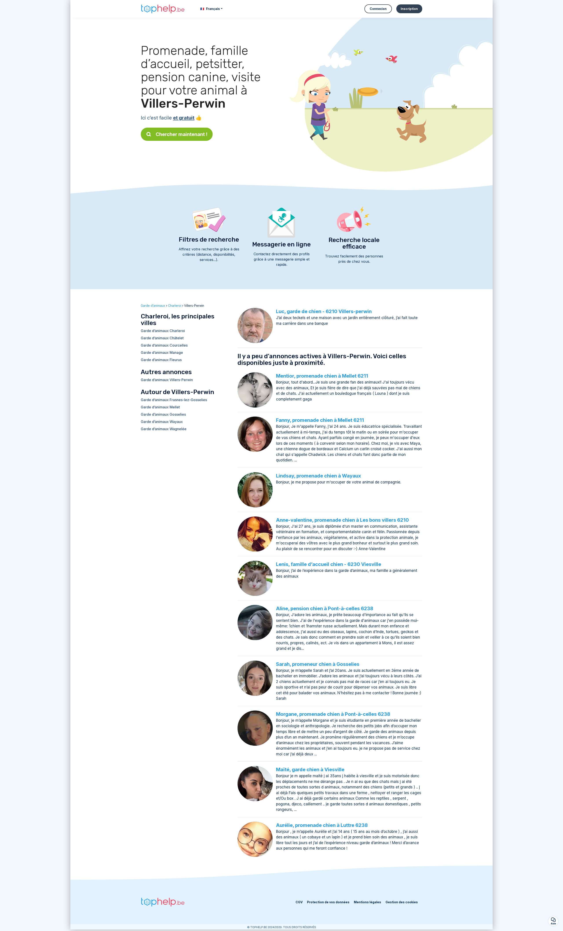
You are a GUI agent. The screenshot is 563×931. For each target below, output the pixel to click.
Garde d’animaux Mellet (160, 407)
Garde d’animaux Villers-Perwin (167, 380)
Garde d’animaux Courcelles (164, 345)
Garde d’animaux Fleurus (161, 360)
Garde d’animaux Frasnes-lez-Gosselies (174, 400)
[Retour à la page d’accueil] (163, 9)
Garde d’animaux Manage (162, 352)
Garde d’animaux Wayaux (162, 421)
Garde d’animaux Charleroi (163, 331)
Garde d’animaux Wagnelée (163, 429)
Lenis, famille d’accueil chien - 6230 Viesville (328, 564)
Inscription (409, 9)
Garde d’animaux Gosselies (163, 414)
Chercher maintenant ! (181, 134)
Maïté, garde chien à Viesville (310, 769)
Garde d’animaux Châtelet (162, 338)
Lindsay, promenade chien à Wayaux (318, 476)
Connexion (378, 9)
